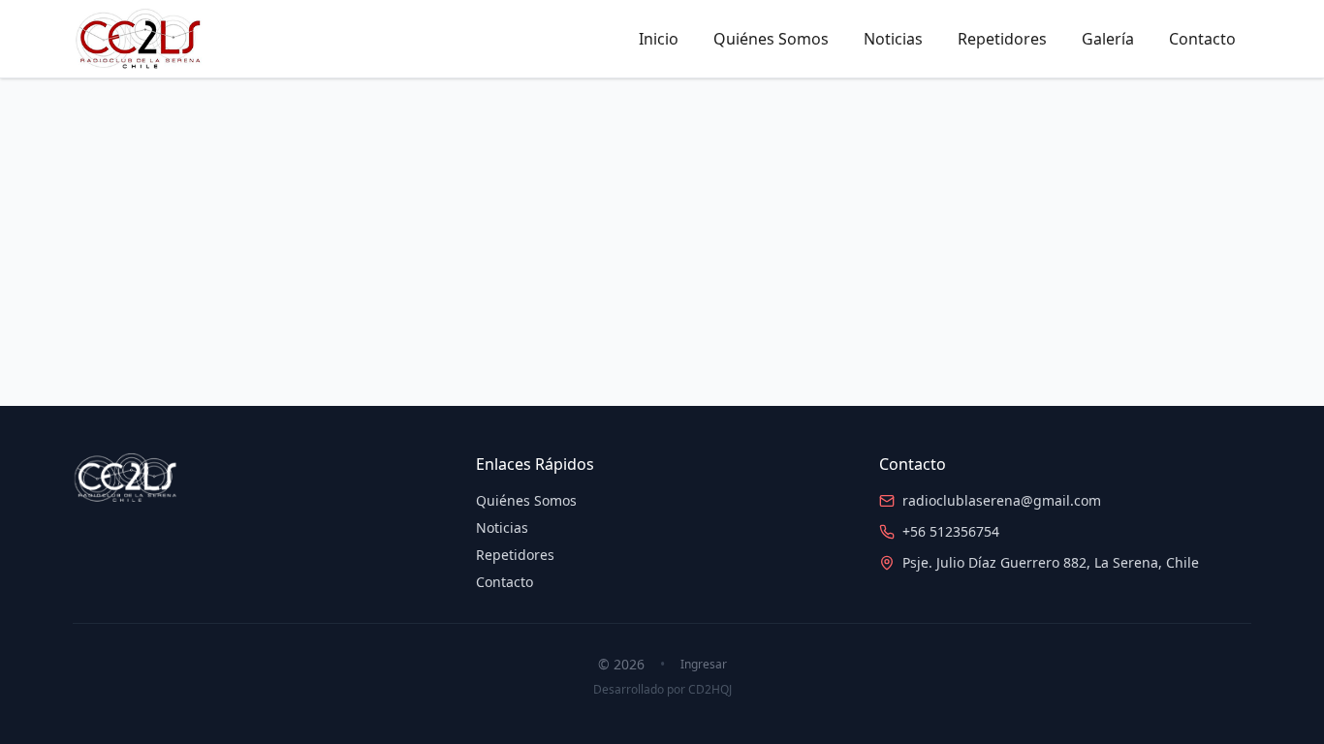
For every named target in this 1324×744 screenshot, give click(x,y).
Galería (1108, 38)
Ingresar (703, 664)
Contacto (1202, 38)
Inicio (658, 38)
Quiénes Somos (771, 38)
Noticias (893, 38)
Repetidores (1002, 38)
